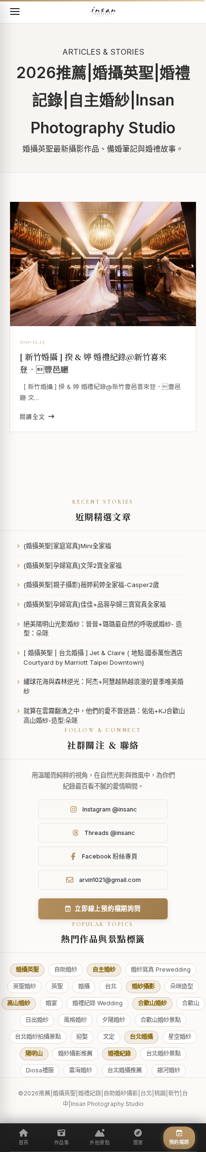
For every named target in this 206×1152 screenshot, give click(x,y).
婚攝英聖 (27, 969)
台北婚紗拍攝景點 (38, 1036)
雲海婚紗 (80, 1070)
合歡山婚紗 (152, 1003)
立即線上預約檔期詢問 (108, 908)
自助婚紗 (65, 969)
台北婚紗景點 (163, 1053)
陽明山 (34, 1053)
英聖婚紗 (24, 986)
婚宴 (51, 1003)
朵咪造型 (181, 986)
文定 (108, 1036)
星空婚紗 (179, 1036)
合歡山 (190, 1003)
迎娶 (82, 1036)
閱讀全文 (33, 417)
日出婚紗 (36, 1019)
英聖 (57, 986)
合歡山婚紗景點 (160, 1019)
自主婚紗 (103, 969)
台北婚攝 (141, 1036)
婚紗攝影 (143, 986)
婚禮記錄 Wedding (97, 1003)
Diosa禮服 (40, 1070)
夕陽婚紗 (113, 1019)
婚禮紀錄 (119, 1053)
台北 (110, 986)
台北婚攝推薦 (124, 1070)
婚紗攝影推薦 (75, 1053)
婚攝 (84, 986)
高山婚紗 (18, 1003)
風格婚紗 (75, 1019)
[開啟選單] (15, 11)
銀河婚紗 (168, 1070)
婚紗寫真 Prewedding (161, 969)
